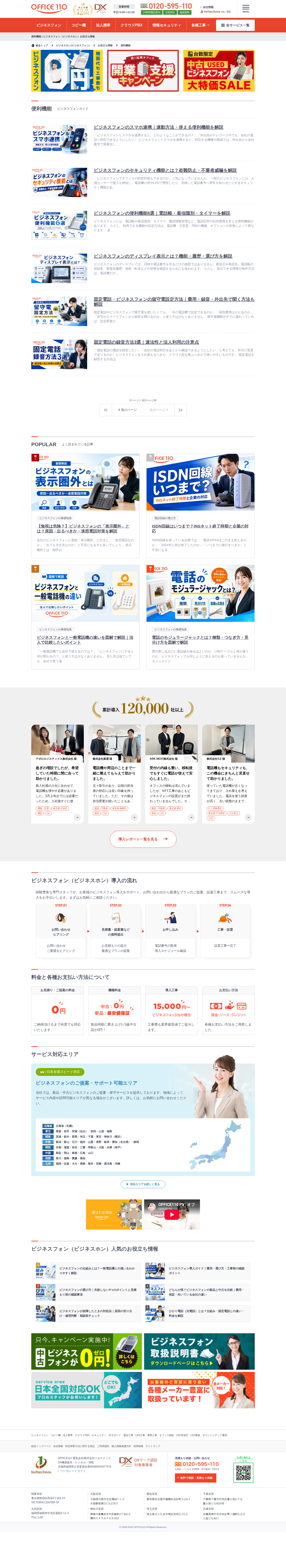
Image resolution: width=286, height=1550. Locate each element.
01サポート (115, 1435)
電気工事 (152, 1435)
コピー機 (56, 1435)
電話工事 (128, 1435)
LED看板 (195, 1435)
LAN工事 (140, 1435)
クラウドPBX (82, 1435)
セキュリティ (99, 1435)
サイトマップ (152, 1446)
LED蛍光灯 (182, 1435)
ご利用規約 (103, 1446)
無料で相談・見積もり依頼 (196, 1477)
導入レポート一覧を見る (138, 839)
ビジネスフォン (39, 1435)
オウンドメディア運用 (214, 1435)
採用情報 (138, 1446)
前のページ (129, 410)
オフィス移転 (166, 1435)
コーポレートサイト (73, 1471)
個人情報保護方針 (121, 1446)
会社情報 (208, 7)
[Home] (49, 9)
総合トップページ (41, 1446)
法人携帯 (68, 1435)
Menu (246, 12)
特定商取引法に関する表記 (80, 1446)
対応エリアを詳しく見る (145, 1184)
